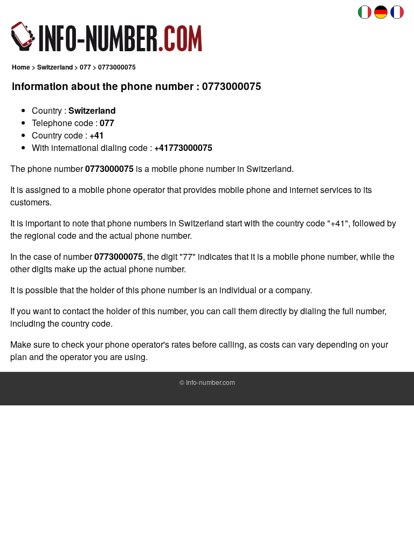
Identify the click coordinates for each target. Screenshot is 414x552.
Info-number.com (210, 382)
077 (85, 67)
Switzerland (55, 67)
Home (21, 67)
